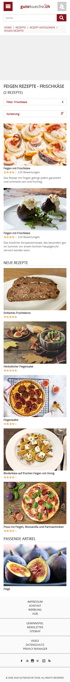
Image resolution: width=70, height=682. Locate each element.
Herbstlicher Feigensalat (18, 366)
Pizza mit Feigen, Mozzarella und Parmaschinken (34, 527)
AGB (35, 613)
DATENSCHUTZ (35, 645)
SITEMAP (35, 631)
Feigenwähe (11, 420)
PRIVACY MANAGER (35, 649)
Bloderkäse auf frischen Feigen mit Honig (29, 473)
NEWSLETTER (35, 627)
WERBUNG (35, 609)
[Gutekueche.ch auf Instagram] (32, 660)
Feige (7, 589)
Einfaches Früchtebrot (17, 313)
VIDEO (35, 641)
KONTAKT (35, 605)
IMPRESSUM (35, 601)
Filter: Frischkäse (35, 102)
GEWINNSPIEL (35, 623)
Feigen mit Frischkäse (17, 168)
